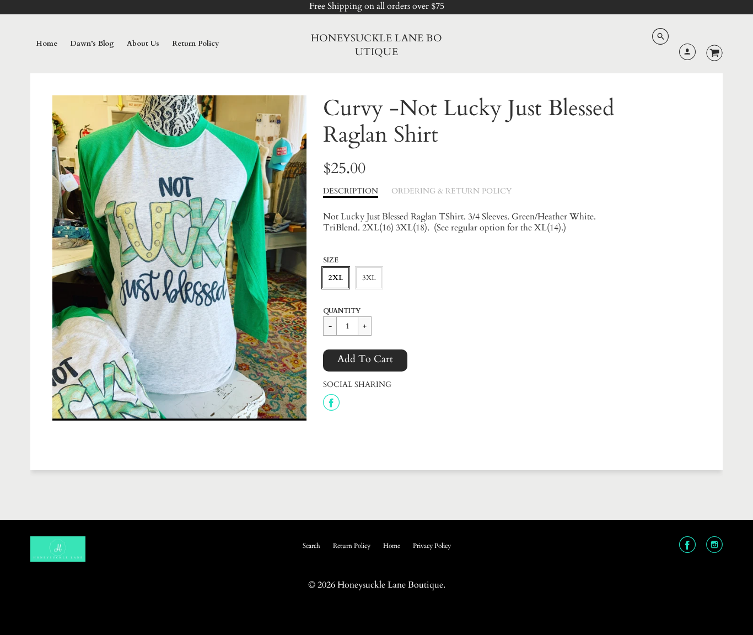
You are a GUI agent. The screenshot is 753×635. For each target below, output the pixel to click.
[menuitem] (46, 44)
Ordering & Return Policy (451, 191)
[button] (365, 360)
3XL (369, 278)
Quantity (342, 310)
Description (350, 191)
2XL (336, 278)
